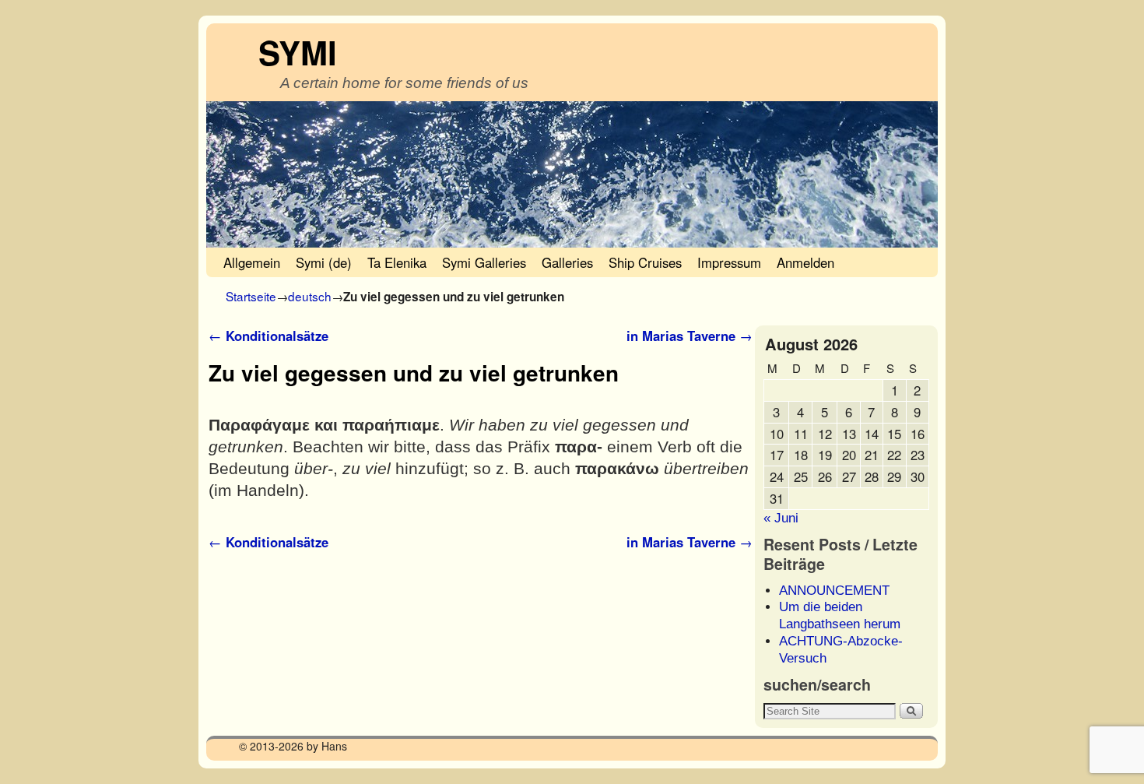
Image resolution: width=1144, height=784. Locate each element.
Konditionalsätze (268, 335)
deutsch (310, 295)
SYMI (297, 52)
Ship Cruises (645, 262)
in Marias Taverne (689, 335)
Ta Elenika (396, 262)
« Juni (780, 518)
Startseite (251, 295)
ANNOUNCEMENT (834, 590)
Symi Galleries (484, 262)
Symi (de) (324, 262)
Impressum (729, 262)
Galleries (567, 262)
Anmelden (805, 262)
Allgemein (251, 262)
